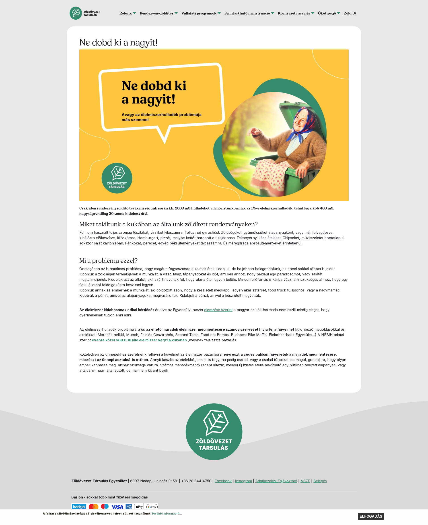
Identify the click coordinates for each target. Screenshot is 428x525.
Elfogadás (371, 516)
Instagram (243, 481)
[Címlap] (87, 13)
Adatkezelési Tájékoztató (276, 481)
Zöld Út (350, 13)
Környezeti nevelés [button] (294, 13)
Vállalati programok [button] (198, 13)
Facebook (223, 481)
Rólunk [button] (125, 13)
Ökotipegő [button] (327, 13)
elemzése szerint (218, 310)
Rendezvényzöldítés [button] (156, 13)
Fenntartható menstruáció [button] (247, 13)
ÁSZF (305, 481)
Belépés (320, 481)
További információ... (166, 513)
